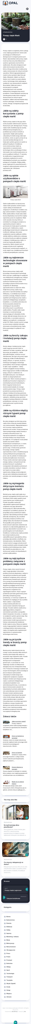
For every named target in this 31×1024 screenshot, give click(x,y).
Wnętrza (9, 993)
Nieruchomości (11, 946)
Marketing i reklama (12, 936)
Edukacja (9, 926)
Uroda (8, 987)
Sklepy (8, 967)
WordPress (15, 1011)
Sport (8, 970)
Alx (25, 1011)
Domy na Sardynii (17, 752)
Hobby (8, 930)
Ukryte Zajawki (11, 983)
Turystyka (9, 980)
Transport (9, 977)
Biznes (8, 916)
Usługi (8, 990)
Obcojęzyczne (10, 950)
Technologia (10, 973)
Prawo (8, 956)
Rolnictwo (9, 963)
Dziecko (8, 923)
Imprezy (8, 933)
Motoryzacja (10, 943)
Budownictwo (8, 32)
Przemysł (9, 960)
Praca (8, 953)
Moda (8, 940)
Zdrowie (8, 997)
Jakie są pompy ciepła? (19, 721)
